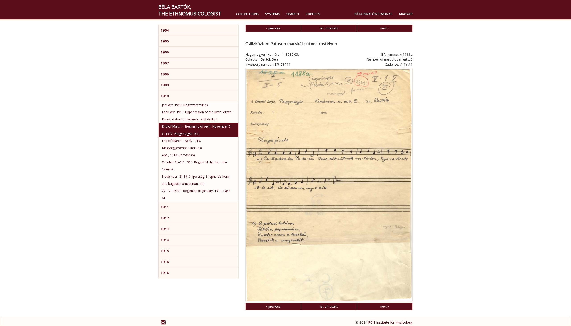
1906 (165, 52)
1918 (165, 272)
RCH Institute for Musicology (390, 322)
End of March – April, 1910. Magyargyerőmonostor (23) (182, 144)
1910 (165, 96)
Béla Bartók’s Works (373, 13)
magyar (406, 13)
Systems (272, 13)
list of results (329, 28)
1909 (165, 85)
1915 (165, 250)
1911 (165, 207)
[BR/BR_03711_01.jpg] (329, 185)
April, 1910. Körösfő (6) (178, 155)
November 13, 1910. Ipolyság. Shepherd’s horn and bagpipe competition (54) (195, 180)
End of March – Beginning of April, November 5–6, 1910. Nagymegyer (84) (197, 130)
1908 (165, 74)
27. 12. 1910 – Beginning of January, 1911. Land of (196, 194)
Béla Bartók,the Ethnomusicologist (189, 10)
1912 (165, 218)
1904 (165, 30)
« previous (273, 28)
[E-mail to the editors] (163, 323)
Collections (247, 13)
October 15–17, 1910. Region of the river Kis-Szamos (194, 165)
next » (384, 28)
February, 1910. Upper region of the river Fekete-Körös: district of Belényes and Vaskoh (197, 115)
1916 (165, 261)
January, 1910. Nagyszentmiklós (185, 105)
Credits (313, 13)
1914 (165, 240)
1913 (165, 229)
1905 (165, 41)
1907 (165, 63)
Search (292, 13)
